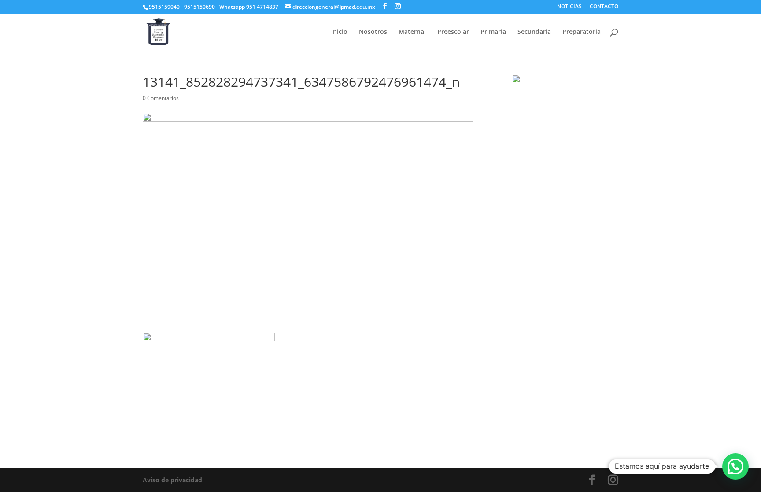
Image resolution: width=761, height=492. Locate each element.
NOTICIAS (569, 7)
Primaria (493, 32)
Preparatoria (581, 32)
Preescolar (453, 32)
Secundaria (534, 32)
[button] (735, 466)
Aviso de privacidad (172, 480)
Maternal (412, 32)
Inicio (339, 32)
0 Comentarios (161, 98)
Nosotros (373, 32)
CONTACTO (604, 7)
